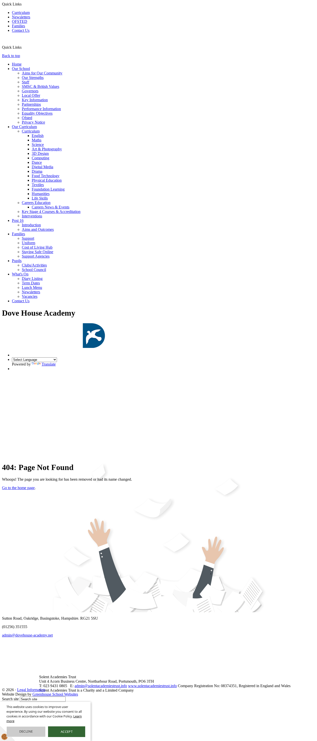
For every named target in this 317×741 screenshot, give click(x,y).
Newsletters (21, 17)
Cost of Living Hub (37, 247)
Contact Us (20, 30)
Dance (37, 162)
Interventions (32, 216)
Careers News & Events (50, 207)
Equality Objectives (37, 113)
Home (17, 64)
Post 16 (18, 220)
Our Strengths (33, 77)
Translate (49, 364)
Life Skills (40, 198)
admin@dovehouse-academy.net (27, 635)
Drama (37, 171)
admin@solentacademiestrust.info (101, 686)
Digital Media (42, 167)
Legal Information (31, 690)
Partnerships (31, 104)
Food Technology (45, 176)
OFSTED (19, 21)
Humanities (41, 194)
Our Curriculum (24, 127)
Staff (25, 82)
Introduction (31, 225)
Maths (36, 140)
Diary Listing (32, 278)
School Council (34, 270)
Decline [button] (26, 731)
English (38, 136)
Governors (30, 91)
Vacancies (29, 296)
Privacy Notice (33, 122)
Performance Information (41, 109)
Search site (10, 699)
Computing (40, 158)
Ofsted (27, 118)
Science (38, 144)
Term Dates (31, 283)
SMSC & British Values (40, 86)
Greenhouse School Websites (55, 694)
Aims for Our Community (42, 73)
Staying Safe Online (37, 252)
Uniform (28, 243)
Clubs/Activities (34, 265)
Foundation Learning (48, 189)
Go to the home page (18, 488)
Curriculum (21, 12)
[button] (23, 47)
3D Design (40, 153)
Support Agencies (36, 256)
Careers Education (36, 203)
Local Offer (31, 95)
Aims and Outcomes (38, 229)
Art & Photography (47, 149)
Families (18, 26)
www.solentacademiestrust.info (152, 686)
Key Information (35, 100)
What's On (20, 274)
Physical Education (47, 180)
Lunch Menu (32, 287)
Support (28, 238)
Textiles (38, 185)
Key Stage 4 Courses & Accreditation (51, 211)
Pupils (17, 261)
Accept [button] (67, 731)
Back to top (11, 56)
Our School (21, 69)
